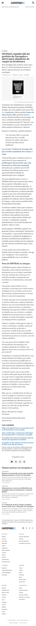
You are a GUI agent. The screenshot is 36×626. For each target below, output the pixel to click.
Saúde (3, 545)
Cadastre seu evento (24, 597)
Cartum (4, 604)
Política (4, 536)
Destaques (4, 609)
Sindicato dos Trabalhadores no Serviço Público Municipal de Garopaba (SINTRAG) (17, 449)
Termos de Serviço (23, 622)
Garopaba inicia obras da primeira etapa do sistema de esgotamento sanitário (17, 439)
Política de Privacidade (13, 622)
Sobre (20, 588)
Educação (4, 543)
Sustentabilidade (6, 572)
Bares (20, 577)
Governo (4, 51)
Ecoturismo (22, 581)
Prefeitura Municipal (26, 447)
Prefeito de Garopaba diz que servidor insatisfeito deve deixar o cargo (17, 151)
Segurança (5, 471)
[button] (33, 3)
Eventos (4, 614)
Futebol (4, 588)
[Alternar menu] (3, 3)
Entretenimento (6, 561)
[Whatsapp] (32, 528)
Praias (20, 568)
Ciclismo (4, 595)
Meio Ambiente (6, 550)
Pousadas (21, 575)
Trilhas (21, 570)
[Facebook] (23, 528)
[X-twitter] (26, 528)
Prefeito (21, 539)
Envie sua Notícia (23, 595)
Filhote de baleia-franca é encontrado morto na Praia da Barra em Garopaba (18, 429)
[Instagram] (29, 528)
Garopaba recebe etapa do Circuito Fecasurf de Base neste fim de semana (17, 443)
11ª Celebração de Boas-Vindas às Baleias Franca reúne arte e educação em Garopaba (17, 505)
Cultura (4, 502)
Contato (21, 592)
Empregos (4, 575)
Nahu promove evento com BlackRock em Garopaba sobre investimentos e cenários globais (17, 490)
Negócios (4, 568)
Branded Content (23, 590)
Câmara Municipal (23, 541)
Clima (3, 611)
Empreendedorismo (7, 570)
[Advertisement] (18, 28)
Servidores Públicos (7, 449)
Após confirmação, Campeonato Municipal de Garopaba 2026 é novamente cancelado (17, 434)
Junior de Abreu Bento (13, 447)
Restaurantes (22, 579)
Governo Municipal (24, 536)
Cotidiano (4, 602)
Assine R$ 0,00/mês (29, 6)
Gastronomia (5, 559)
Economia (5, 486)
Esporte (4, 557)
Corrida (4, 597)
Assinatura (22, 599)
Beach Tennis (5, 592)
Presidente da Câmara (25, 543)
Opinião (4, 607)
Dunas (20, 572)
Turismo (4, 552)
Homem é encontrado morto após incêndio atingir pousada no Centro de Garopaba (17, 474)
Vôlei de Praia (5, 590)
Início (11, 520)
